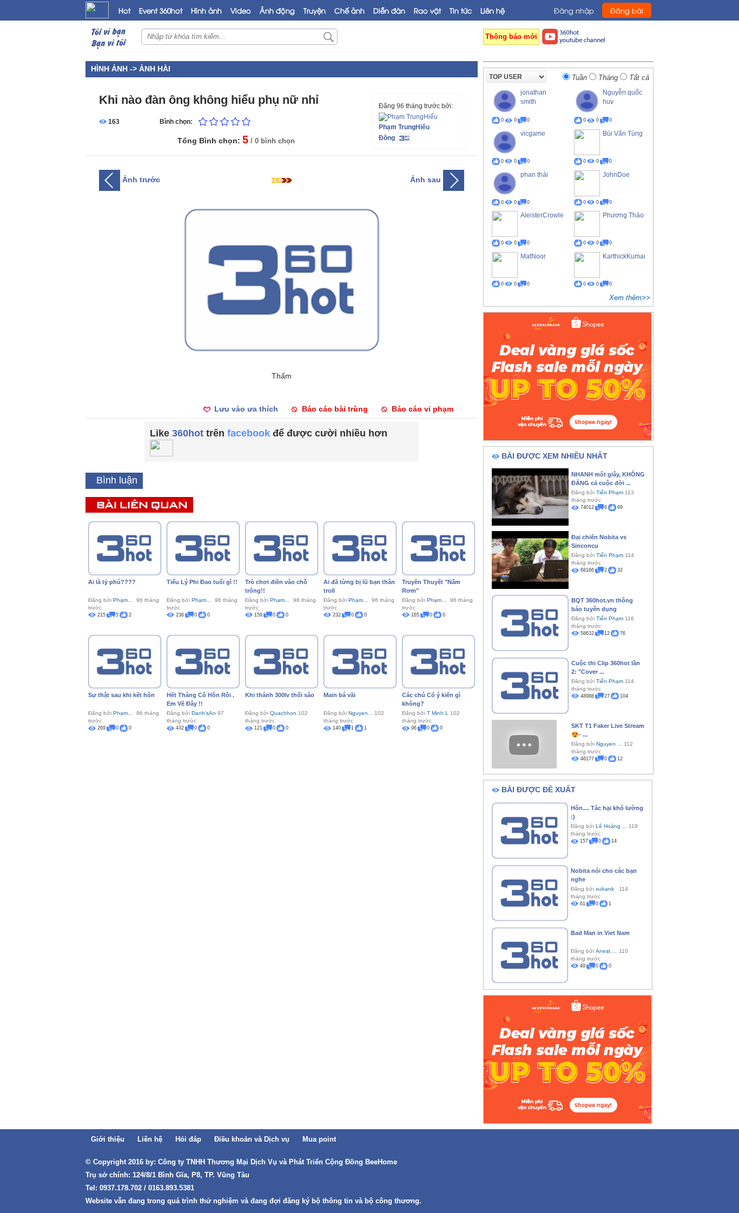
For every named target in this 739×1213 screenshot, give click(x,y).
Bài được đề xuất (539, 789)
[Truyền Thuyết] (438, 547)
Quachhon (283, 713)
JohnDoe (616, 174)
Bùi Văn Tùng (623, 133)
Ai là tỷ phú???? (112, 582)
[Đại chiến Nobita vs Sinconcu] (530, 559)
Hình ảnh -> (115, 68)
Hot (124, 10)
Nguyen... (360, 713)
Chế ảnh (349, 10)
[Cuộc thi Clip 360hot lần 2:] (530, 684)
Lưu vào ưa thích (246, 409)
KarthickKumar (624, 256)
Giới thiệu (107, 1139)
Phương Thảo (623, 215)
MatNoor (533, 256)
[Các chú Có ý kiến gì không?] (438, 661)
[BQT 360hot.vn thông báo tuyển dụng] (530, 622)
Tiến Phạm (609, 492)
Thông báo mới (511, 36)
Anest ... (606, 951)
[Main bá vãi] (360, 661)
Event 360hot (160, 10)
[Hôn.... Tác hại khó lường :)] (530, 830)
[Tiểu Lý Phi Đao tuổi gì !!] (203, 547)
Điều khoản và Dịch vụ (251, 1139)
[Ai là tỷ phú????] (124, 547)
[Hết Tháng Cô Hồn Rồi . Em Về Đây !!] (203, 661)
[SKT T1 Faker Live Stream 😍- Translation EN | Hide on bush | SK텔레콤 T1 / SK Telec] (524, 743)
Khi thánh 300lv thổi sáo (279, 695)
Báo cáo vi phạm (422, 409)
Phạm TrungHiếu (404, 127)
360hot (187, 433)
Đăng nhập (574, 10)
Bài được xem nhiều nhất (555, 456)
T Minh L (437, 713)
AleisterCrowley (543, 215)
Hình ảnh (206, 10)
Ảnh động (277, 10)
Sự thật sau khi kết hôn (121, 695)
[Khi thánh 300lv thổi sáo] (281, 661)
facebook (248, 433)
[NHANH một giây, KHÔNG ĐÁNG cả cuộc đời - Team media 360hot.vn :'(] (530, 496)
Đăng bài (626, 10)
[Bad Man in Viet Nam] (530, 954)
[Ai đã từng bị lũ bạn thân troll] (360, 547)
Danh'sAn (204, 713)
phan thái (534, 174)
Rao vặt (427, 10)
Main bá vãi (339, 695)
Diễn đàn (389, 10)
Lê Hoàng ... (611, 826)
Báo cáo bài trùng (335, 409)
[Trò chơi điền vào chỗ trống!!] (281, 547)
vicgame (532, 133)
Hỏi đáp (188, 1139)
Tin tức (461, 10)
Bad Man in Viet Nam (600, 933)
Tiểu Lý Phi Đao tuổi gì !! (202, 582)
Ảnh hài (154, 68)
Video (240, 10)
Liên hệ (492, 10)
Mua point (319, 1139)
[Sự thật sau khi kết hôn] (124, 661)
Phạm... (123, 600)
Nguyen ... (609, 744)
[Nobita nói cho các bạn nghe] (530, 892)
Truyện (314, 10)
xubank (605, 889)
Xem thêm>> (629, 298)
